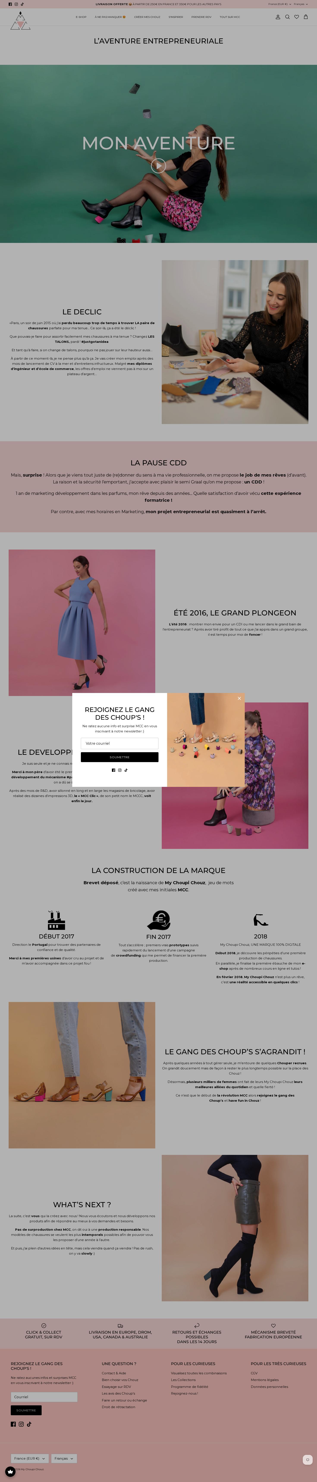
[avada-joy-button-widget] (10, 1471)
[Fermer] (239, 698)
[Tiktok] (126, 770)
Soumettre (119, 757)
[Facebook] (113, 770)
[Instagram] (119, 770)
